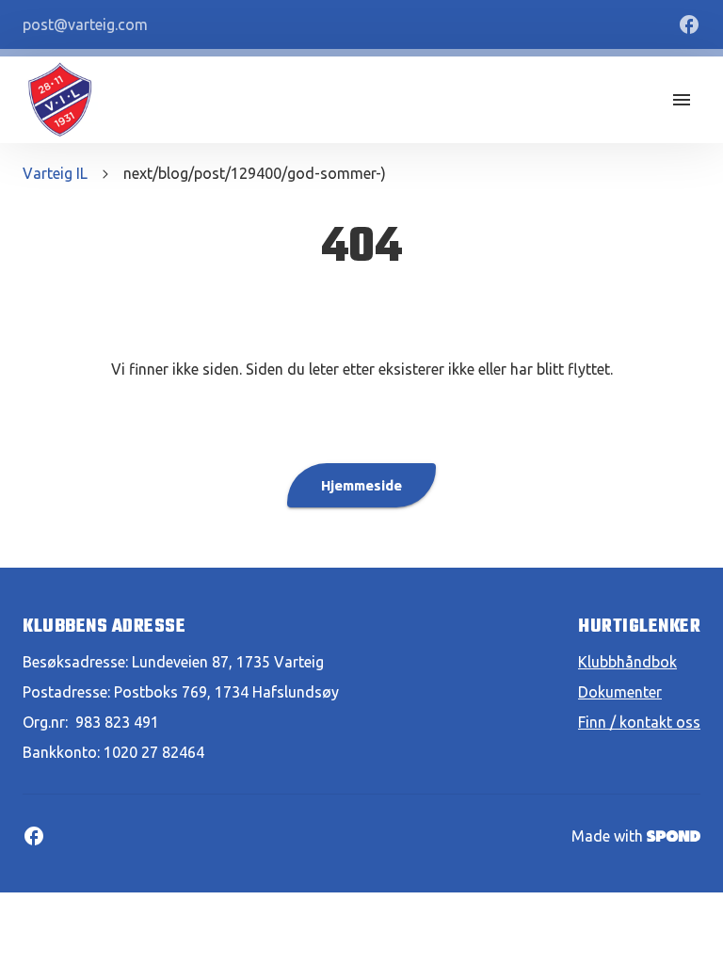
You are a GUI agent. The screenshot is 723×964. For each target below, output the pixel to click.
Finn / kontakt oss (639, 722)
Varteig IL (55, 173)
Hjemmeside (361, 485)
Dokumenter (620, 691)
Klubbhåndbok (627, 661)
